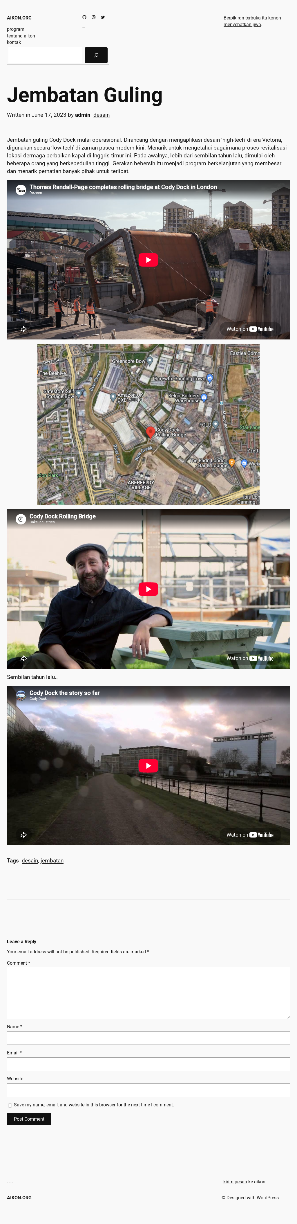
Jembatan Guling (85, 95)
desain (101, 115)
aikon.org (19, 18)
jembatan (52, 860)
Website (15, 1078)
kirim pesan (235, 1182)
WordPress (268, 1197)
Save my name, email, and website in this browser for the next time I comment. (94, 1105)
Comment (18, 963)
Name (14, 1026)
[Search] (96, 55)
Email (14, 1053)
